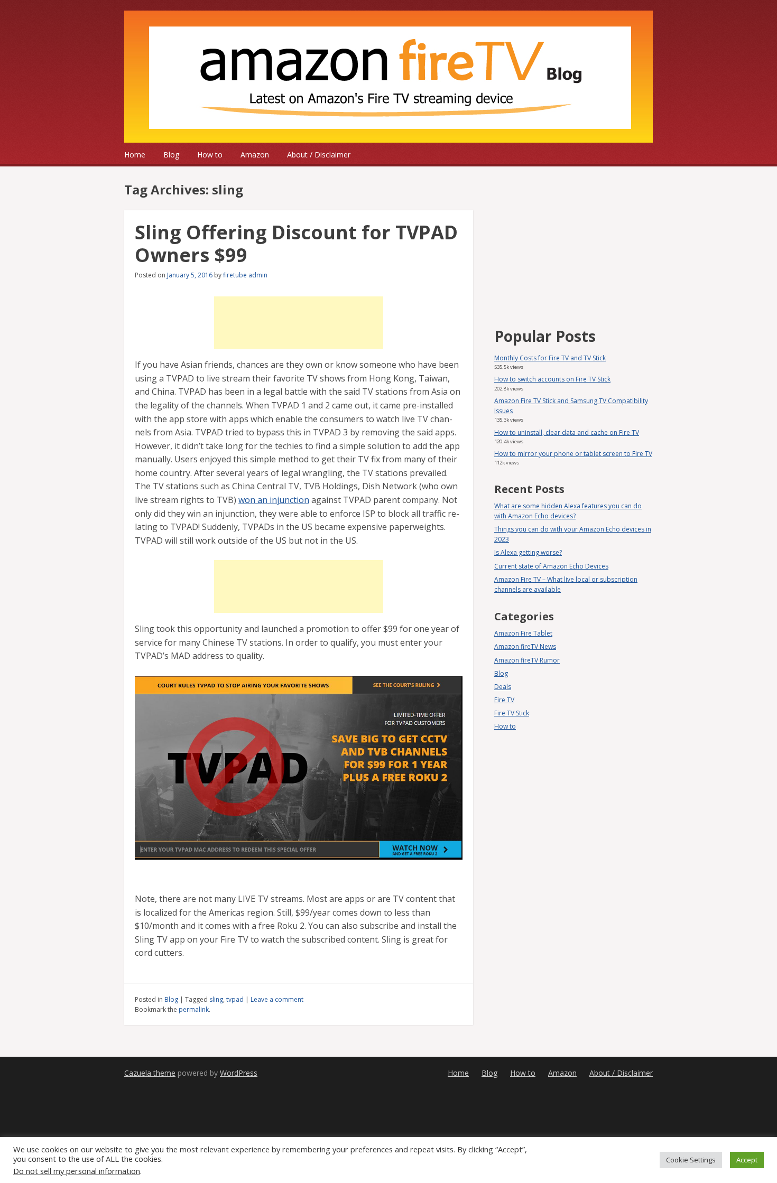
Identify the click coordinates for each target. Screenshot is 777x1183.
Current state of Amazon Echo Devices (551, 566)
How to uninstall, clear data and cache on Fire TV (566, 432)
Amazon (254, 155)
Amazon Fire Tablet (523, 633)
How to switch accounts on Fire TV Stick (552, 379)
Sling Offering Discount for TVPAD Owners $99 (296, 243)
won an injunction (273, 500)
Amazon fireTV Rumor (527, 660)
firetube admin (245, 275)
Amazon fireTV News (525, 646)
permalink (194, 1009)
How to (210, 155)
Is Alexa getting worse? (528, 552)
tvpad (235, 999)
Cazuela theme (149, 1073)
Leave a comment (277, 999)
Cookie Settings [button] (691, 1160)
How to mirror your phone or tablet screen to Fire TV (573, 453)
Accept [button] (746, 1160)
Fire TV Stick (511, 713)
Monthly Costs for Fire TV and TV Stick (550, 357)
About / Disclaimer (318, 155)
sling (216, 999)
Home (134, 155)
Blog (171, 155)
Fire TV (504, 699)
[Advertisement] (298, 322)
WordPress (238, 1073)
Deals (502, 686)
